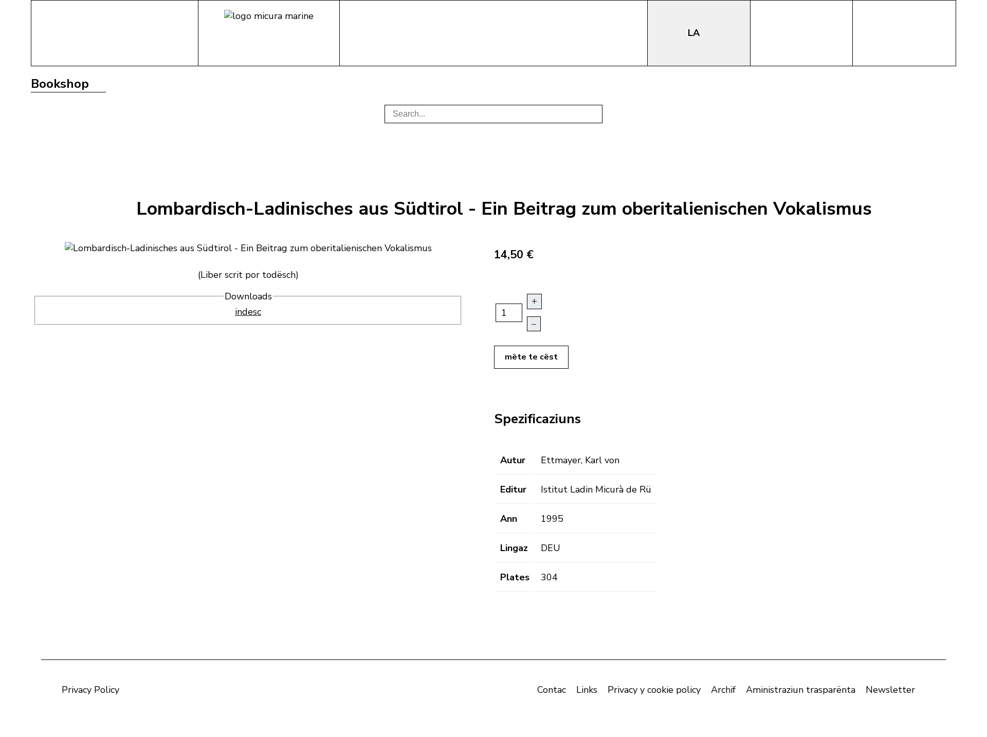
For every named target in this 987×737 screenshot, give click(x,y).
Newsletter (890, 690)
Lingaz (514, 548)
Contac (551, 690)
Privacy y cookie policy (654, 690)
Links (586, 690)
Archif (723, 690)
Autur (512, 460)
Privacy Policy (90, 690)
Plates (514, 577)
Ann (508, 519)
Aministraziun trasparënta (800, 690)
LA (695, 33)
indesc (248, 312)
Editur (513, 489)
